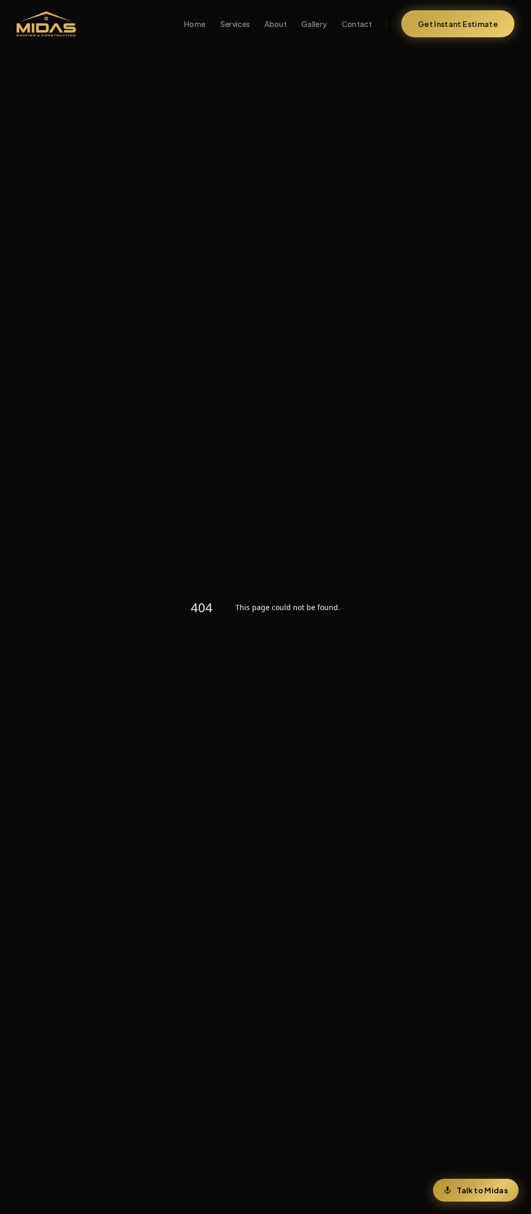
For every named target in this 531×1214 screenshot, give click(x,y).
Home (194, 24)
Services (235, 24)
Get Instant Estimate (458, 24)
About (275, 24)
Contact (357, 24)
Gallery (314, 24)
